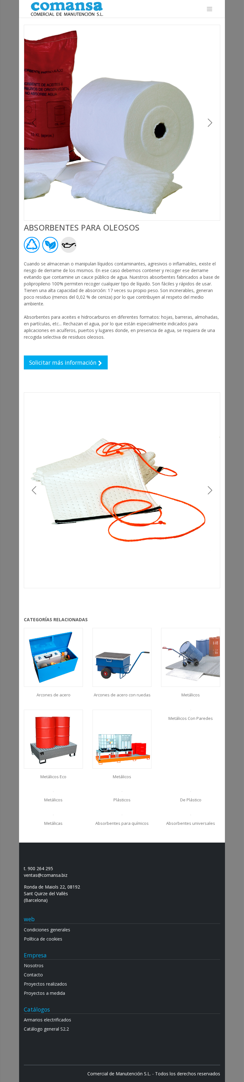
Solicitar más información (63, 362)
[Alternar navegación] (209, 9)
